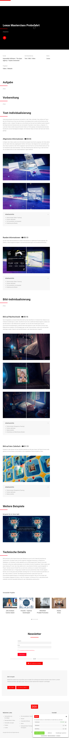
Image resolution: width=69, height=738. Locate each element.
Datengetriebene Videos (10, 720)
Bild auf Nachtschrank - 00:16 (15, 317)
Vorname (19, 640)
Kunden (6, 727)
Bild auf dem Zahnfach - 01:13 (16, 446)
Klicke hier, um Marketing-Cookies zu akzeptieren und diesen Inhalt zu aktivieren (26, 529)
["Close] (4, 37)
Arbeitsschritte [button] (9, 214)
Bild (29, 58)
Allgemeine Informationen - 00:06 (17, 139)
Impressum (58, 735)
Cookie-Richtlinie (44, 735)
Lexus (48, 58)
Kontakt (54, 712)
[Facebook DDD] (32, 732)
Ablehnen (50, 733)
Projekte (6, 725)
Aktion (22, 723)
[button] (66, 716)
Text (26, 58)
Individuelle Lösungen (9, 722)
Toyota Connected (13, 60)
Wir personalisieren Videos (26, 716)
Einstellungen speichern (61, 733)
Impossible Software (9, 58)
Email (19, 645)
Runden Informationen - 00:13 (15, 238)
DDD (10, 732)
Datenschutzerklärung (52, 735)
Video (33, 58)
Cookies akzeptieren (39, 733)
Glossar (22, 718)
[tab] (26, 214)
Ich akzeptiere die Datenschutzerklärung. (26, 650)
